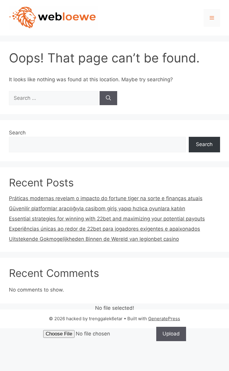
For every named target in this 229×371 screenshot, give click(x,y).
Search (17, 133)
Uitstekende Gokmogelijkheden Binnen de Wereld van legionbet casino (94, 239)
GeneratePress (164, 318)
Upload (171, 334)
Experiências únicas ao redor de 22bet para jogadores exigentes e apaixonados (104, 229)
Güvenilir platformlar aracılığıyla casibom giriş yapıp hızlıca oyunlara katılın (97, 208)
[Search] (108, 98)
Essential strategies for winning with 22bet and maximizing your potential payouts (107, 219)
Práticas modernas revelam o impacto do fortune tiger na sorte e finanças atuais (105, 198)
